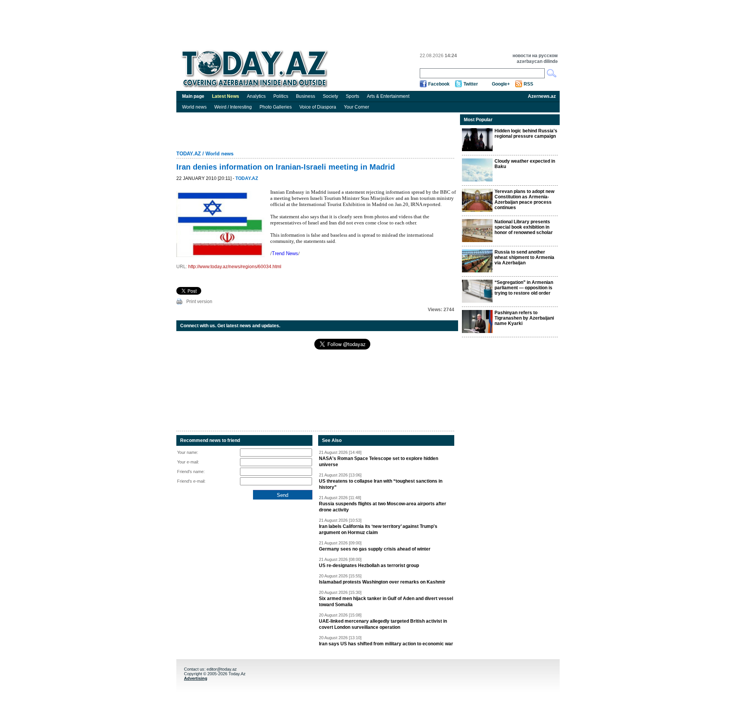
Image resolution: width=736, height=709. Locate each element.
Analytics (256, 96)
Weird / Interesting (233, 107)
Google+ (501, 84)
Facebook (439, 84)
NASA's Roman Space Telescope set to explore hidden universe (378, 461)
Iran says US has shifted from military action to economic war (386, 643)
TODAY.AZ (188, 154)
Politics (280, 96)
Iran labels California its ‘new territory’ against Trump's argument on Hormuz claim (378, 529)
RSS (528, 84)
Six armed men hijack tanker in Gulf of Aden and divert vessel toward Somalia (386, 601)
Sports (352, 96)
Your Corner (356, 107)
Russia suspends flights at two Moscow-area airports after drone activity (382, 507)
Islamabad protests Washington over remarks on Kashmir (382, 582)
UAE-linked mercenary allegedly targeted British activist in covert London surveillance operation (383, 624)
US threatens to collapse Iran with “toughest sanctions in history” (380, 484)
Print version (199, 301)
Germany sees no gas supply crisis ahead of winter (374, 549)
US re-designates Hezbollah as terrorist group (369, 565)
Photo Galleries (276, 107)
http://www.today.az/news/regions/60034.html (234, 266)
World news (194, 107)
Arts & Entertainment (388, 96)
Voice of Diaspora (317, 107)
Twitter (470, 84)
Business (305, 96)
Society (330, 96)
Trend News (285, 253)
